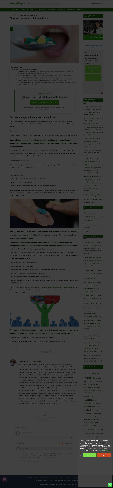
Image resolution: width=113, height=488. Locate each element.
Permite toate (89, 455)
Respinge (104, 455)
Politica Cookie (106, 450)
